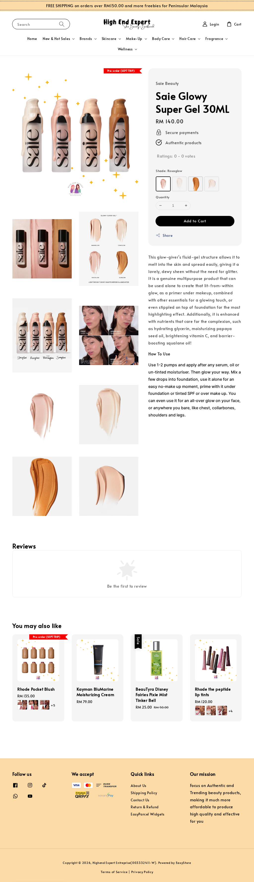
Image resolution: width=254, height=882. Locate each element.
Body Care (161, 38)
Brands (86, 38)
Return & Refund (145, 807)
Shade (169, 171)
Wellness (125, 49)
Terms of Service (114, 872)
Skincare (109, 38)
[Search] (62, 24)
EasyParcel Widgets (147, 814)
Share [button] (167, 235)
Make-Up (134, 38)
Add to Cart (195, 220)
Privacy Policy (142, 872)
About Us (138, 785)
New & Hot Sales (56, 38)
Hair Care (187, 38)
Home (32, 38)
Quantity (162, 197)
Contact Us (140, 800)
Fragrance (214, 38)
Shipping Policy (144, 792)
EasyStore (183, 862)
